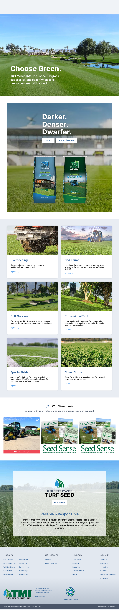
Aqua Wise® (77, 559)
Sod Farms (72, 260)
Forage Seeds (24, 567)
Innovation (103, 571)
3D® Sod (48, 559)
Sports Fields (19, 372)
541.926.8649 (40, 597)
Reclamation (7, 571)
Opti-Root (76, 574)
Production (76, 567)
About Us (103, 559)
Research (76, 563)
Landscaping (23, 574)
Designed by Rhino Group (107, 606)
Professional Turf (76, 316)
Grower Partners (78, 571)
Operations (104, 567)
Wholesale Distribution (108, 574)
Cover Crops (73, 372)
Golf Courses (19, 316)
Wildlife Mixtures (9, 567)
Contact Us (104, 563)
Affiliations (104, 578)
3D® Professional (51, 563)
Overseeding (19, 260)
